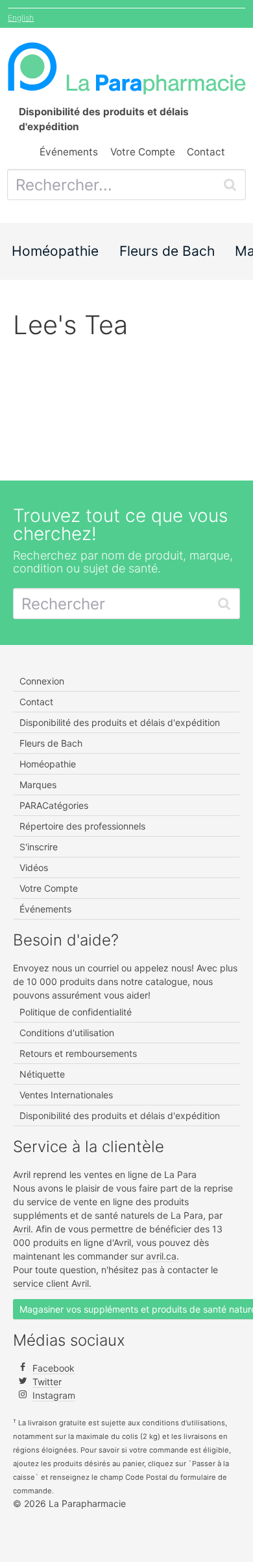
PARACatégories (53, 805)
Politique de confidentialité (75, 1011)
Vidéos (33, 867)
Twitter (47, 1381)
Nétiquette (42, 1074)
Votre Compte (142, 152)
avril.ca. (162, 1256)
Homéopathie (55, 251)
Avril (21, 1228)
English (21, 18)
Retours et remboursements (78, 1053)
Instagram (53, 1395)
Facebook (53, 1368)
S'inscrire (38, 846)
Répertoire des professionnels (82, 826)
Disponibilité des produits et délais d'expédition (119, 722)
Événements (69, 152)
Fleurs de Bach (167, 251)
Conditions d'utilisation (66, 1032)
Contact (206, 152)
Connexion (41, 680)
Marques (37, 784)
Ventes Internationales (66, 1094)
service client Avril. (52, 1283)
